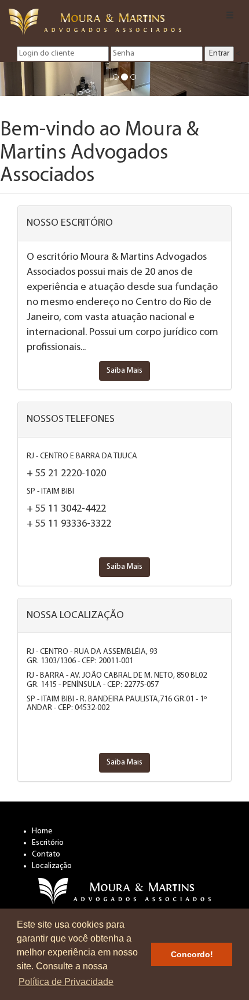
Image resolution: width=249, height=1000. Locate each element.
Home (42, 831)
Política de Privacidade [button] (66, 982)
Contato (46, 854)
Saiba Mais (124, 370)
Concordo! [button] (192, 954)
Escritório (48, 843)
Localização (52, 866)
